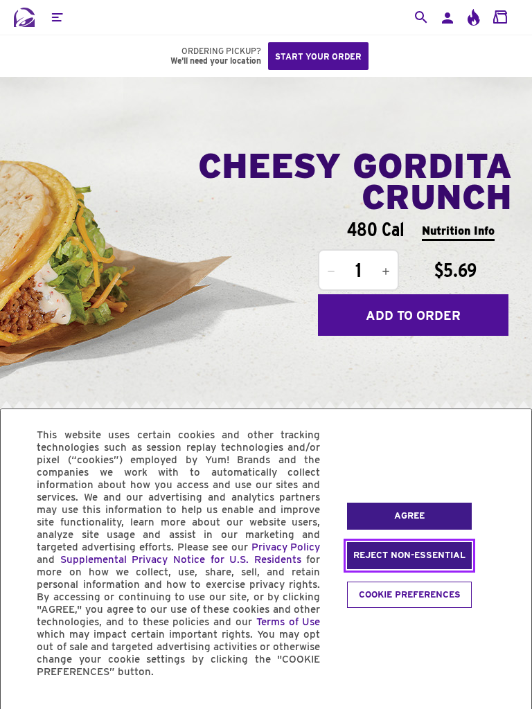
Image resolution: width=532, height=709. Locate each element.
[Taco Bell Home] (24, 17)
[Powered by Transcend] (23, 703)
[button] (56, 17)
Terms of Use (288, 622)
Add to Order (413, 315)
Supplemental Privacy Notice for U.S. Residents (180, 559)
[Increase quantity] (386, 271)
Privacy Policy (286, 547)
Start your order (318, 56)
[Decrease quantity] (331, 271)
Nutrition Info (458, 230)
